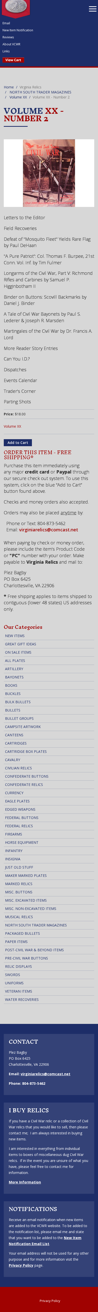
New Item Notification (18, 30)
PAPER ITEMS (16, 941)
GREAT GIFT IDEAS (20, 644)
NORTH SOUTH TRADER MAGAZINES (40, 92)
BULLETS (12, 710)
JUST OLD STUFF (19, 867)
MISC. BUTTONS (18, 892)
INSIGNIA (12, 859)
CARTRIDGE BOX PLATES (26, 751)
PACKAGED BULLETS (22, 933)
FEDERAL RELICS (19, 825)
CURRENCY (14, 792)
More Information (25, 1182)
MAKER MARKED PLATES (26, 875)
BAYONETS (14, 677)
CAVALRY (12, 759)
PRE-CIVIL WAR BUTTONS (26, 958)
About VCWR (11, 44)
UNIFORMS (14, 983)
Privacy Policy (21, 1265)
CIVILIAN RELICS (18, 768)
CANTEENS (14, 735)
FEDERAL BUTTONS (21, 817)
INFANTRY (13, 850)
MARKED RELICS (18, 883)
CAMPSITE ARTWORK (23, 726)
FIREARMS (13, 834)
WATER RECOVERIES (22, 999)
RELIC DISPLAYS (18, 966)
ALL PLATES (15, 660)
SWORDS (12, 974)
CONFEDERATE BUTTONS (26, 776)
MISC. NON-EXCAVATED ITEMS (30, 908)
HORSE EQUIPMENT (21, 842)
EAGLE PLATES (17, 801)
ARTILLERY (14, 668)
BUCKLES (13, 693)
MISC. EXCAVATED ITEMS (26, 900)
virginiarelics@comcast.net (48, 530)
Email (6, 23)
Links (6, 51)
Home (9, 87)
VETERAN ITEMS (18, 991)
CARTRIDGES (16, 743)
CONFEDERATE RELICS (24, 784)
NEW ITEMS (15, 635)
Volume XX (18, 97)
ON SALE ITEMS (18, 652)
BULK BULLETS (18, 701)
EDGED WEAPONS (20, 809)
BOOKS (11, 685)
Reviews (8, 37)
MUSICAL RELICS (19, 916)
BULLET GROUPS (19, 718)
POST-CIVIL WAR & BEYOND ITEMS (34, 949)
